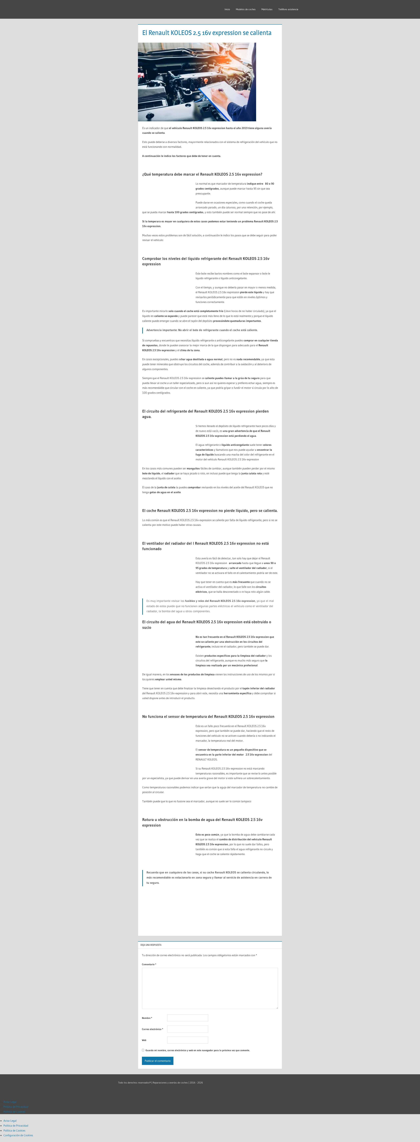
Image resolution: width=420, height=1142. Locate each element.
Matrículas (267, 9)
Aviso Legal (10, 1101)
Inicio (227, 9)
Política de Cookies (14, 1111)
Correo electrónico (152, 1029)
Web (144, 1040)
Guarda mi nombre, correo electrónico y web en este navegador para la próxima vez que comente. (198, 1050)
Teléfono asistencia (288, 9)
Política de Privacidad (15, 1106)
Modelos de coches (246, 9)
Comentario (149, 964)
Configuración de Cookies (18, 1135)
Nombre (147, 1018)
